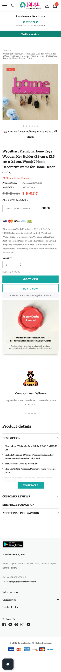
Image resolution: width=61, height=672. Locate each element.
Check (45, 207)
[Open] (8, 664)
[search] (13, 5)
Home (5, 49)
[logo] (30, 5)
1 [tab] (23, 126)
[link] (13, 544)
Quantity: (7, 257)
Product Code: (9, 182)
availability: (8, 187)
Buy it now (30, 288)
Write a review (30, 34)
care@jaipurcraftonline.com (22, 581)
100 (12, 295)
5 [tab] (35, 126)
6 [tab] (38, 126)
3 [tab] (29, 126)
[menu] (4, 5)
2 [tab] (26, 126)
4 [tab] (32, 126)
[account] (47, 5)
